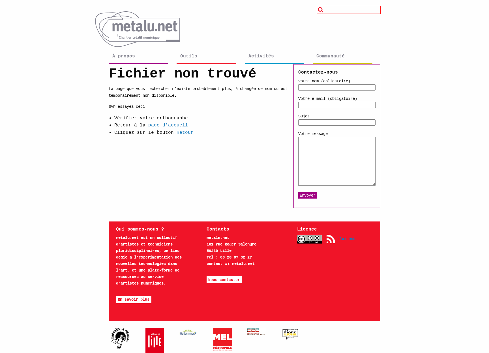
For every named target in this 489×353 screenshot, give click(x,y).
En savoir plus (133, 299)
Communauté (330, 56)
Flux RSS (345, 239)
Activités (261, 56)
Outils (188, 56)
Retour (185, 132)
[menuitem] (141, 57)
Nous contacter (224, 279)
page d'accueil (168, 125)
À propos (123, 56)
